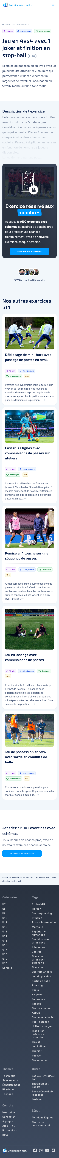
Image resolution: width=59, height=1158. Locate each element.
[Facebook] (36, 1150)
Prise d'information (44, 922)
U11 (4, 922)
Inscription (9, 1112)
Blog (5, 1135)
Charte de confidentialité (41, 1124)
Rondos (36, 1003)
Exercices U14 (27, 877)
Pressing (37, 985)
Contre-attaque (41, 1008)
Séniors (7, 967)
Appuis (36, 1012)
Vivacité (37, 994)
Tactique (7, 1094)
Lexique (37, 1099)
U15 (4, 940)
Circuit (36, 1042)
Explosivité (38, 904)
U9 (4, 913)
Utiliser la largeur (43, 1026)
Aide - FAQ (9, 1125)
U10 (4, 918)
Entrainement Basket (40, 1085)
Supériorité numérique (39, 933)
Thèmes (7, 1069)
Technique (8, 1075)
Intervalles (38, 947)
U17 (4, 949)
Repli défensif (40, 1021)
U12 (4, 927)
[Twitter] (54, 1150)
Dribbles (37, 918)
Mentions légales (42, 1117)
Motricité (37, 927)
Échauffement (11, 1084)
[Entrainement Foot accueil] (17, 4)
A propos (8, 1121)
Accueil (5, 877)
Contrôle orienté (42, 971)
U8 (4, 908)
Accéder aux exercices (29, 251)
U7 (4, 904)
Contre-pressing (42, 913)
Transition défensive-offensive (38, 1034)
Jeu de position (41, 976)
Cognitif (37, 1051)
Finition (36, 908)
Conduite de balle (43, 1017)
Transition (38, 967)
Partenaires (9, 1130)
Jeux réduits (10, 1080)
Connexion (8, 1116)
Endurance (38, 999)
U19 (4, 958)
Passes (36, 1055)
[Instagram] (42, 1150)
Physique (8, 1089)
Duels (35, 990)
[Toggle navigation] (53, 5)
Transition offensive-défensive (38, 959)
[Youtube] (48, 1150)
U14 (4, 936)
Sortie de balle (41, 981)
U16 (4, 945)
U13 (4, 931)
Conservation (40, 1060)
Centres (37, 951)
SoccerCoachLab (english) (42, 1093)
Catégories (15, 877)
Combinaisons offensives (41, 941)
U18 (4, 954)
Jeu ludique (39, 1046)
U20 (4, 963)
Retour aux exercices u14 (16, 24)
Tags (35, 897)
